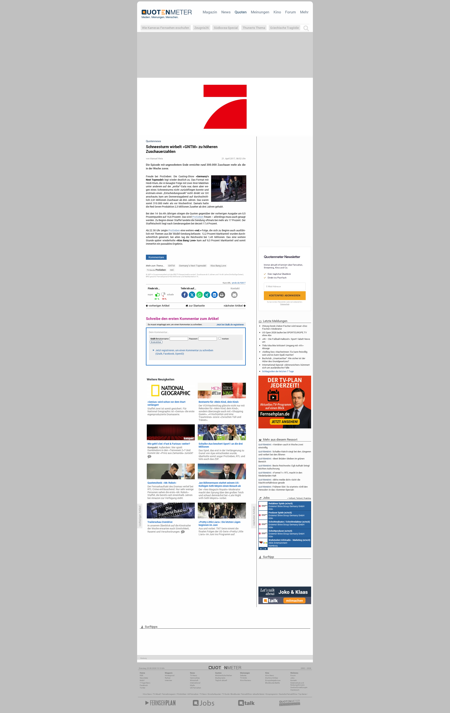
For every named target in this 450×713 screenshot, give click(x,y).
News (226, 11)
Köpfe (192, 685)
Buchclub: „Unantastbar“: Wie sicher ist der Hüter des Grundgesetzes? (283, 360)
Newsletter (144, 678)
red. (172, 269)
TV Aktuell (157, 694)
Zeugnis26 (201, 28)
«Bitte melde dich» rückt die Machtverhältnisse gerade (279, 481)
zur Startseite (196, 305)
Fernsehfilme (246, 694)
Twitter (142, 688)
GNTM (171, 265)
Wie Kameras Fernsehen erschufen (165, 28)
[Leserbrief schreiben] (234, 295)
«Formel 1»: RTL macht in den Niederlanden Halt (280, 474)
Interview (168, 680)
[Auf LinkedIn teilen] (214, 295)
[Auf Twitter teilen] (192, 295)
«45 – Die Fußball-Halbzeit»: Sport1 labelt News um (286, 340)
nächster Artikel (233, 305)
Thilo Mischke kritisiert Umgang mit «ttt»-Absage (283, 347)
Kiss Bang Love (218, 265)
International (195, 683)
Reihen (168, 678)
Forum (290, 11)
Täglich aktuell (221, 680)
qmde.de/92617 (239, 282)
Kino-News (269, 675)
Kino (277, 11)
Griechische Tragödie (284, 28)
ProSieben (198, 216)
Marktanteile (220, 678)
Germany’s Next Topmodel (192, 265)
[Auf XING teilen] (207, 295)
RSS (141, 675)
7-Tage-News (145, 683)
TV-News (193, 675)
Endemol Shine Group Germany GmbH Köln (286, 506)
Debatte (243, 675)
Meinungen (260, 11)
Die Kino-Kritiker (271, 678)
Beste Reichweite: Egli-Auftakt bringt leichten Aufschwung (284, 467)
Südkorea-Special (226, 28)
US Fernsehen (193, 694)
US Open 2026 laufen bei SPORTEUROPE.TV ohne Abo (284, 334)
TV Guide (225, 694)
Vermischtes (195, 678)
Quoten (241, 11)
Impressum (294, 690)
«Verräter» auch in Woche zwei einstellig (280, 446)
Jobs (292, 678)
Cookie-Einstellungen (298, 687)
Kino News (147, 694)
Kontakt (293, 680)
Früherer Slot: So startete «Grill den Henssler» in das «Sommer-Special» (283, 488)
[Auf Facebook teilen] (184, 295)
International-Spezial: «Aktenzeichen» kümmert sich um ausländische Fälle (286, 366)
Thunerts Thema (254, 28)
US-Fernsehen (195, 688)
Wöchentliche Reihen (223, 675)
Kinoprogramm (272, 694)
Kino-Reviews (245, 680)
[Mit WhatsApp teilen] (199, 295)
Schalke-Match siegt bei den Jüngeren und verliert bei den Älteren (284, 453)
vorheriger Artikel (158, 305)
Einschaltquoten (214, 694)
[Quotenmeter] (166, 14)
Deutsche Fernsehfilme (288, 694)
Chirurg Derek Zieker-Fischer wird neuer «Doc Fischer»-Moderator (284, 327)
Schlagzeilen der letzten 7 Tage (278, 371)
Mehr (304, 11)
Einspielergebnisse (272, 680)
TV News (203, 694)
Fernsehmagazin (169, 694)
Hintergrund (169, 675)
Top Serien (302, 694)
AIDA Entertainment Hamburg (289, 543)
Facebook (144, 685)
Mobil (142, 680)
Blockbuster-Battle (272, 683)
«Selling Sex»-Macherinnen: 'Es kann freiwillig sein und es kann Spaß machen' (284, 353)
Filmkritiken (181, 694)
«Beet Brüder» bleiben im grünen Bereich (281, 460)
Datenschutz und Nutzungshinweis (297, 684)
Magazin (210, 11)
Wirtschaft (194, 680)
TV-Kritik (243, 678)
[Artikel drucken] (222, 295)
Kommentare (156, 257)
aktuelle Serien (258, 694)
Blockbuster (235, 694)
